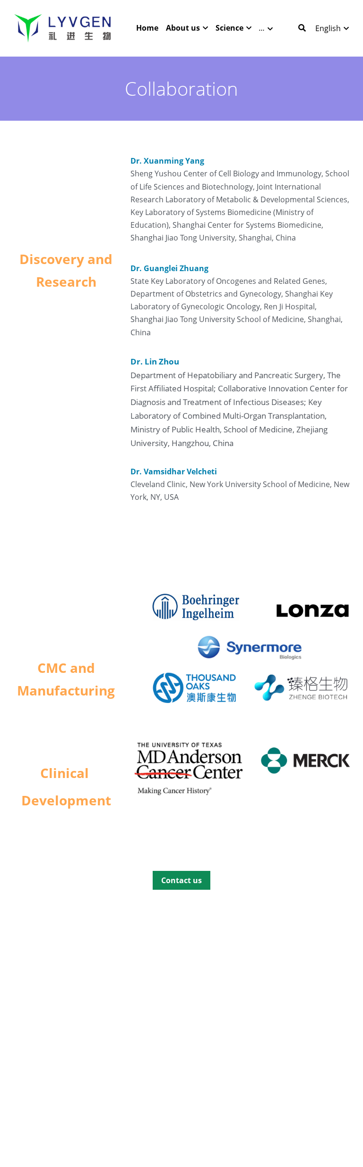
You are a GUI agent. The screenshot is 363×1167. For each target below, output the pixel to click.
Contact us (181, 880)
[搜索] (302, 28)
